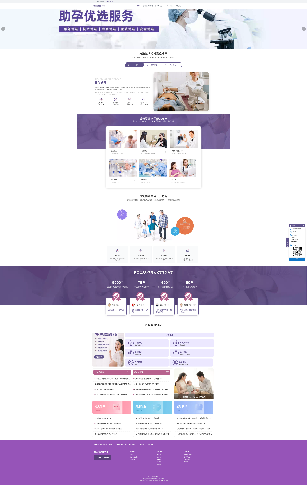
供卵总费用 (150, 444)
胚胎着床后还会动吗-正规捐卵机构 (106, 434)
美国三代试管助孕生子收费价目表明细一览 (149, 429)
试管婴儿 (132, 454)
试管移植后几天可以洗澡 (103, 418)
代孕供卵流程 (159, 6)
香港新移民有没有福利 (121, 444)
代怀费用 (111, 444)
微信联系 (295, 231)
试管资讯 (159, 464)
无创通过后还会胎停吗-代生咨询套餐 (147, 418)
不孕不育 (159, 457)
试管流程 (159, 462)
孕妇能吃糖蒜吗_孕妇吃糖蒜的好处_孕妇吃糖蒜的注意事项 (194, 418)
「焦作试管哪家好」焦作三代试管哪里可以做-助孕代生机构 (152, 395)
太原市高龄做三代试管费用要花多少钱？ (147, 384)
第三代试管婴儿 (134, 457)
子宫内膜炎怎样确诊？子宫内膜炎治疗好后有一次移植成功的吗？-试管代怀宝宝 (194, 429)
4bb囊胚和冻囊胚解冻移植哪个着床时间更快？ (192, 423)
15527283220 (109, 1)
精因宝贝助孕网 (99, 6)
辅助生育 (159, 459)
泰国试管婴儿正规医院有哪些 (104, 389)
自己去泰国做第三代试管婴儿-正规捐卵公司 (109, 423)
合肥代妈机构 (103, 444)
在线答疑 (99, 357)
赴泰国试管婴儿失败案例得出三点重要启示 (148, 379)
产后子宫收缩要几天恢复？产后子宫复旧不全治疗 (111, 395)
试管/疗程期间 (139, 372)
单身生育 (159, 454)
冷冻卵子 (132, 459)
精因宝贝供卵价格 (147, 6)
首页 (138, 6)
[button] (3, 29)
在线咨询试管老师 (297, 228)
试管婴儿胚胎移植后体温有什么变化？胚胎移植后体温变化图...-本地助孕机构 (113, 379)
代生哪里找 (143, 444)
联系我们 (178, 6)
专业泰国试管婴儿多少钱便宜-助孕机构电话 (150, 423)
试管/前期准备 (100, 372)
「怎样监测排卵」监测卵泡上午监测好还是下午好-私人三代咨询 (194, 434)
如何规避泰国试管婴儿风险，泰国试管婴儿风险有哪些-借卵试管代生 (153, 434)
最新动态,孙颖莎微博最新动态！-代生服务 (108, 429)
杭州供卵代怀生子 (133, 444)
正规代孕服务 (169, 6)
